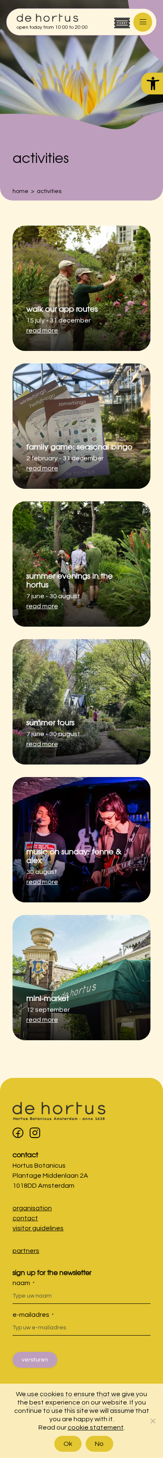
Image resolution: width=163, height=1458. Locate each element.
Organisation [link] (32, 1208)
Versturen (35, 1360)
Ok (68, 1443)
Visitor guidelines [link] (38, 1228)
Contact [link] (25, 1154)
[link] (152, 83)
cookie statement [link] (96, 1427)
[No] (152, 1421)
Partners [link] (26, 1250)
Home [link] (20, 191)
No (99, 1443)
